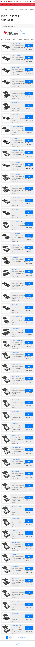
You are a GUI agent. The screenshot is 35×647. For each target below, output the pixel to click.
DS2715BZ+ (15, 269)
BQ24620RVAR (15, 495)
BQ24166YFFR (15, 578)
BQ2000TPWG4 (16, 91)
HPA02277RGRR (16, 483)
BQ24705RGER (15, 376)
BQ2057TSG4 (15, 102)
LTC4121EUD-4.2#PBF (17, 150)
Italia (20, 1)
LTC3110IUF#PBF (16, 245)
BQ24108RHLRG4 (16, 447)
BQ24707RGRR (16, 352)
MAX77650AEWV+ (16, 174)
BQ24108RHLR (15, 471)
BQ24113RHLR (15, 530)
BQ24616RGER (15, 423)
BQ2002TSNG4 (16, 43)
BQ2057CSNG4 (16, 79)
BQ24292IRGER (16, 400)
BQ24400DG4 (15, 304)
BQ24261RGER (15, 435)
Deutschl (12, 1)
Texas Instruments (24, 32)
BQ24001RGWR (16, 459)
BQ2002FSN (15, 209)
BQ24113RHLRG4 (16, 506)
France (27, 1)
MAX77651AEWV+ (16, 186)
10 (27, 637)
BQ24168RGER (15, 590)
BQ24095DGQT (16, 293)
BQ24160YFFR (15, 613)
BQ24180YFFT (15, 257)
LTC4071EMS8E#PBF (17, 340)
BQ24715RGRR (15, 518)
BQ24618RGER (15, 411)
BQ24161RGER (15, 554)
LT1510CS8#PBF (16, 233)
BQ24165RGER (15, 566)
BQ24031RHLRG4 (16, 625)
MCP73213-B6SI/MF (17, 198)
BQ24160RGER (15, 602)
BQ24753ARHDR (16, 388)
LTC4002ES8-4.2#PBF (17, 126)
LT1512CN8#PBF (16, 162)
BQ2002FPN (15, 114)
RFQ (29, 46)
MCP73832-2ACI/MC (17, 221)
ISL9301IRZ (15, 138)
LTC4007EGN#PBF (16, 328)
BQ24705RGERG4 (16, 364)
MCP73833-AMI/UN (17, 316)
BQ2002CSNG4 (16, 55)
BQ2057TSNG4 (16, 67)
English (5, 1)
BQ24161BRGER (16, 542)
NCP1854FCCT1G (16, 281)
